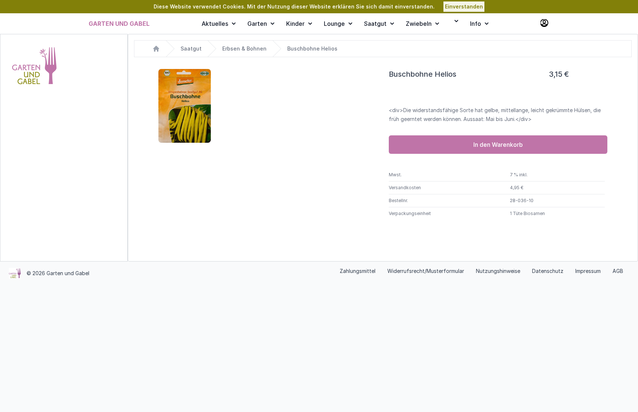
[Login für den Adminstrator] (545, 23)
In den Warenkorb (498, 144)
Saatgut (375, 23)
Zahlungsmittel (357, 271)
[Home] (156, 48)
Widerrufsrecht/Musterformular (425, 271)
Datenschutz (547, 271)
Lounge (334, 23)
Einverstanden (464, 6)
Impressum (588, 271)
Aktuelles (215, 23)
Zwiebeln (419, 23)
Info (475, 23)
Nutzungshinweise (498, 271)
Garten (257, 23)
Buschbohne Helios (312, 48)
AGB (618, 271)
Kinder (295, 23)
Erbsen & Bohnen (244, 48)
